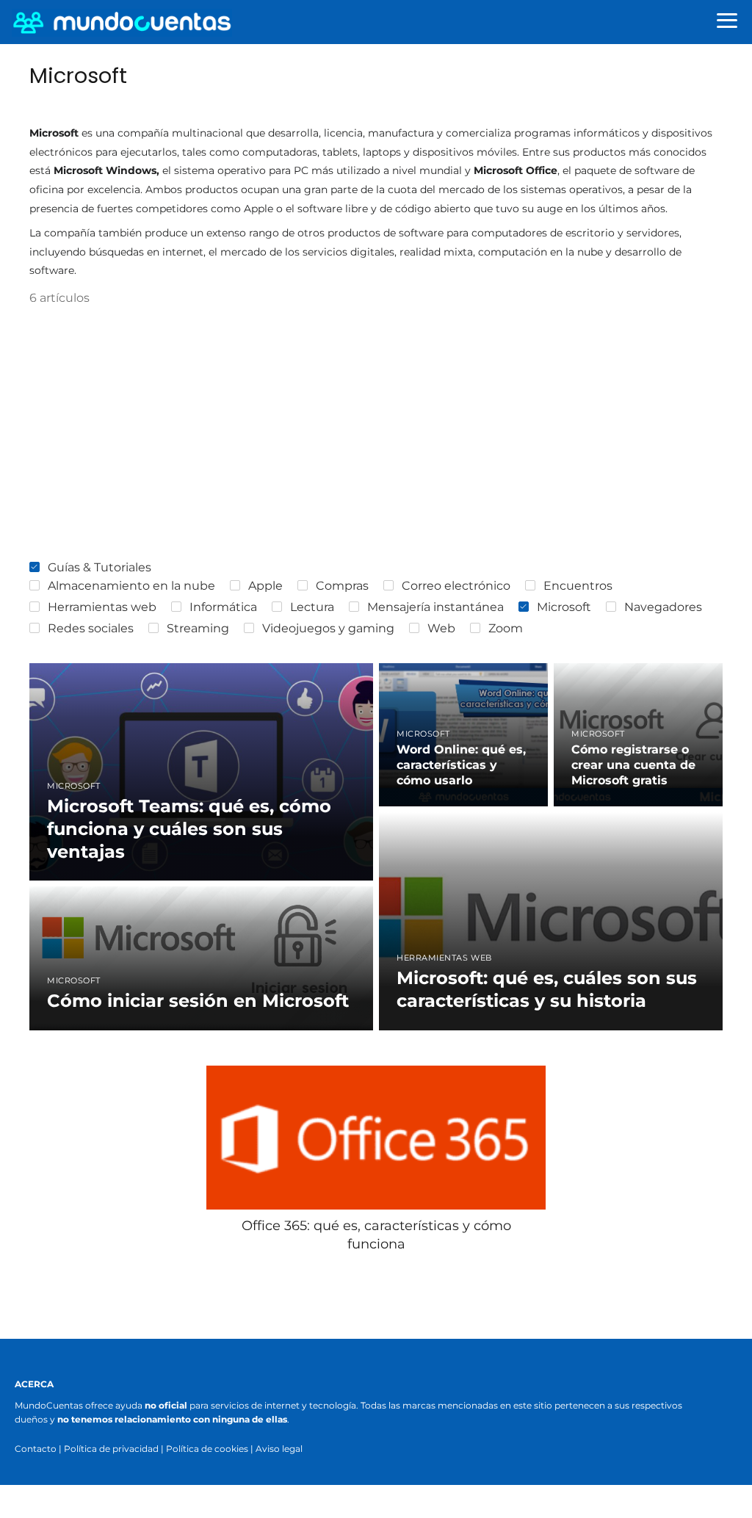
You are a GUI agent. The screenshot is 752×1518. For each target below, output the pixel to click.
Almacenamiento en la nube (131, 586)
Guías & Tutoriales (99, 567)
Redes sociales (91, 628)
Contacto (36, 1448)
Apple (265, 586)
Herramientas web (102, 607)
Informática (223, 607)
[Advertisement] (376, 434)
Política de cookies (207, 1448)
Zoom (505, 628)
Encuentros (577, 586)
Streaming (198, 628)
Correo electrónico (456, 586)
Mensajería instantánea (435, 607)
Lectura (312, 607)
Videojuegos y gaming (328, 628)
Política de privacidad (111, 1448)
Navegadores (663, 607)
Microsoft (564, 607)
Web (441, 628)
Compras (342, 586)
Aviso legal (279, 1448)
